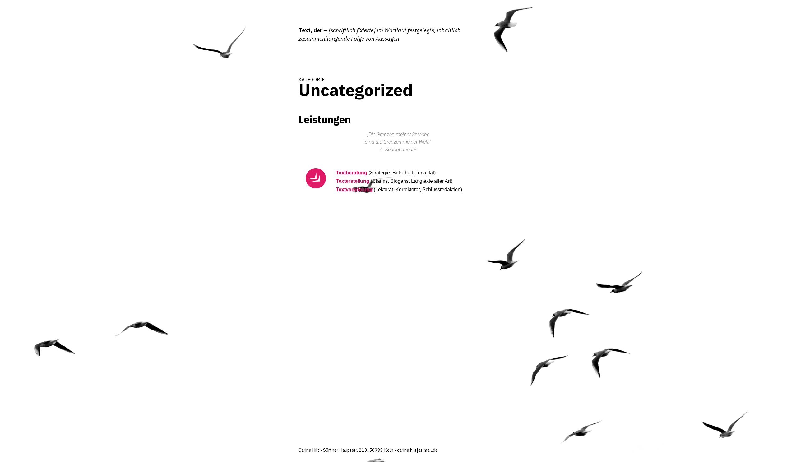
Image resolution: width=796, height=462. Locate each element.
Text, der (310, 30)
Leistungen (324, 119)
